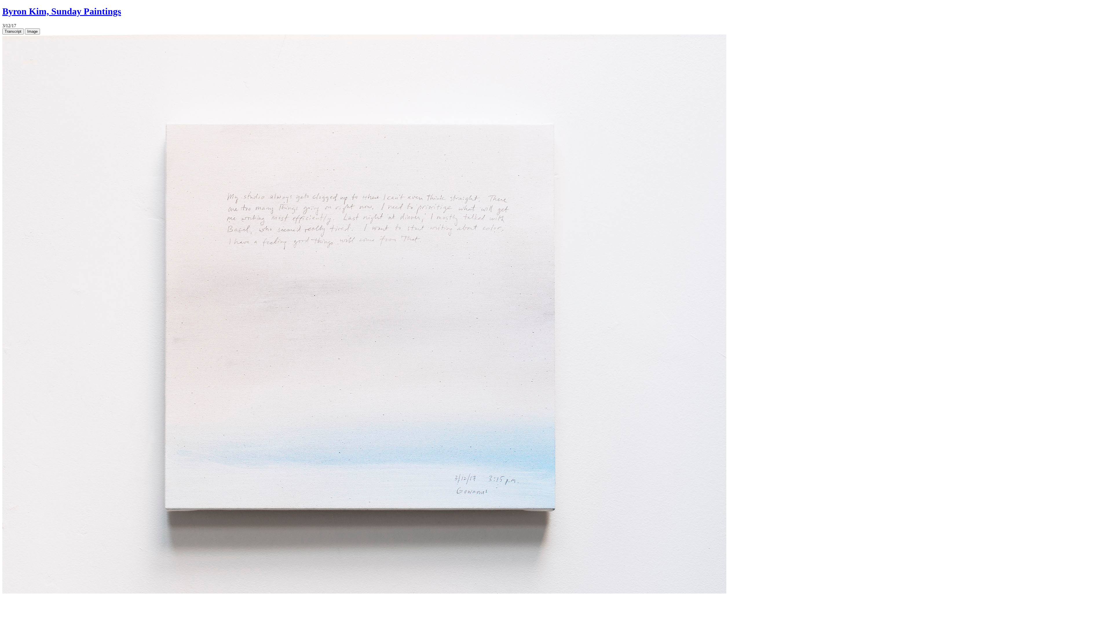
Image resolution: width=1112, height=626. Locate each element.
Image (32, 31)
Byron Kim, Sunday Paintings (61, 11)
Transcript (13, 31)
